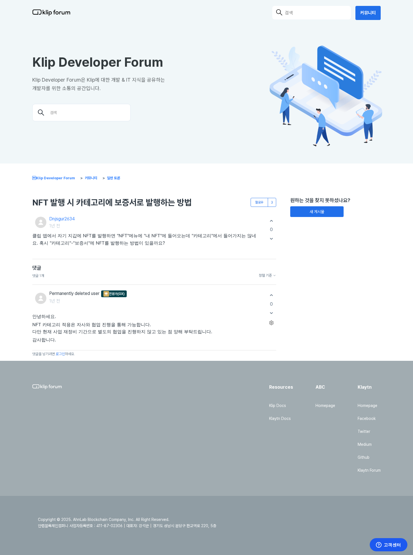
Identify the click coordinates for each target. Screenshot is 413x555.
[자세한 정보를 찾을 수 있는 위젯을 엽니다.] (388, 545)
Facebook (367, 418)
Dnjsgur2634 (62, 218)
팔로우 (259, 202)
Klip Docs (277, 405)
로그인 (60, 354)
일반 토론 (113, 178)
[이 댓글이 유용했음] (271, 295)
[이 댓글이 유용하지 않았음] (271, 313)
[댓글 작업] (271, 323)
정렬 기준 (266, 276)
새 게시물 (317, 211)
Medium (365, 444)
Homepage (325, 405)
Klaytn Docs (280, 418)
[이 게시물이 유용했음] (271, 221)
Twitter (364, 431)
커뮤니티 (368, 12)
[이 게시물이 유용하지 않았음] (271, 238)
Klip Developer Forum (53, 178)
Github (363, 457)
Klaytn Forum (369, 470)
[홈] (51, 12)
